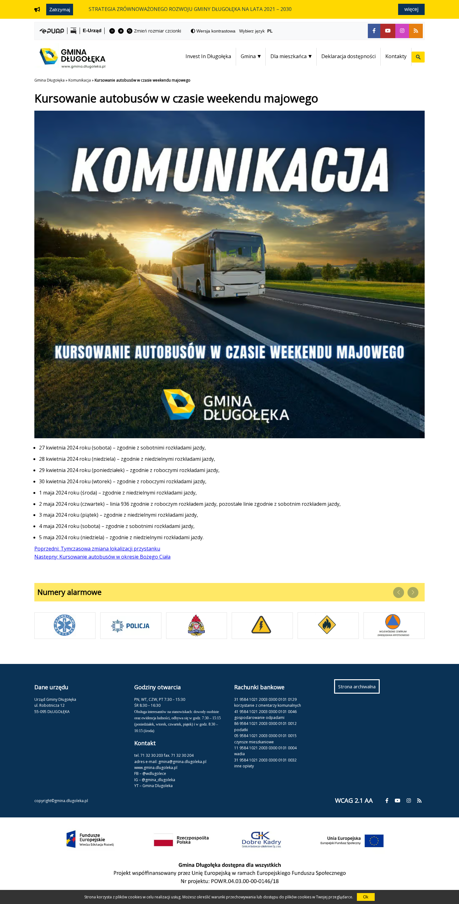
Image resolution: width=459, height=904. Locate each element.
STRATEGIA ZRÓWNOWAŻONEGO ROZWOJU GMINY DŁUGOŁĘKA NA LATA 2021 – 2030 (190, 9)
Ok (365, 897)
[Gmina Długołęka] (70, 66)
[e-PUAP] (51, 30)
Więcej (411, 9)
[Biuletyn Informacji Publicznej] (73, 31)
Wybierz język (256, 31)
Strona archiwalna (359, 688)
